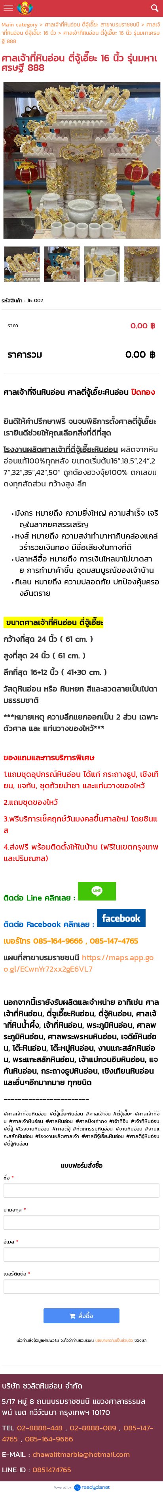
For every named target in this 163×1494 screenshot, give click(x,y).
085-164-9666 (49, 1438)
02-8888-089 (93, 1427)
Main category (20, 25)
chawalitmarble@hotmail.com (81, 1454)
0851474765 (51, 1469)
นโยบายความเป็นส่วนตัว (114, 1340)
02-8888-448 (40, 1427)
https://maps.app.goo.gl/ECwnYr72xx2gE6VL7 (79, 963)
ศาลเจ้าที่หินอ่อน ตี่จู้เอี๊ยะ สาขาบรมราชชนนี (92, 25)
